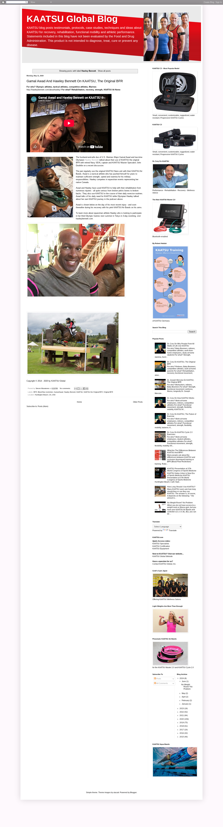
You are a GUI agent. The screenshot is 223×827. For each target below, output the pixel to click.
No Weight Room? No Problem (180, 503)
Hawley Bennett (92, 160)
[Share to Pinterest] (87, 388)
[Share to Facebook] (84, 388)
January (185, 704)
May (184, 693)
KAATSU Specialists (160, 544)
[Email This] (75, 388)
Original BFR (108, 392)
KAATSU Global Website (162, 556)
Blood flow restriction (45, 392)
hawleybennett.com (84, 218)
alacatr (116, 792)
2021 (182, 715)
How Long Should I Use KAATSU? (181, 487)
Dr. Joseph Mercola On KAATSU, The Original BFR (180, 381)
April (184, 697)
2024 (182, 678)
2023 (182, 708)
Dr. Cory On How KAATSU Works (180, 398)
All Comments (162, 683)
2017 (182, 730)
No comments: (65, 388)
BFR (35, 392)
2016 (182, 733)
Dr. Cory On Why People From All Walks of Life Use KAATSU (180, 345)
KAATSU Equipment (160, 549)
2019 (182, 723)
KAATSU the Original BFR (93, 392)
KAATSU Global (58, 381)
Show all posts (104, 71)
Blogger (133, 792)
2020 (182, 719)
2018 (182, 726)
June (184, 681)
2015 (182, 737)
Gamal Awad (124, 157)
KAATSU (79, 392)
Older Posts (138, 402)
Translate (173, 530)
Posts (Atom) (43, 406)
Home (79, 402)
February (186, 700)
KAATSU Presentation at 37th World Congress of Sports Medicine (181, 470)
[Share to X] (81, 388)
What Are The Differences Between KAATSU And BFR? (181, 451)
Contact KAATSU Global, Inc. (164, 564)
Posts (158, 679)
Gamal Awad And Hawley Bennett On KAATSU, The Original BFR (75, 81)
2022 (182, 712)
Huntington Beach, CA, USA (45, 395)
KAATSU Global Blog (72, 19)
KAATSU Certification (161, 546)
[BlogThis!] (78, 388)
